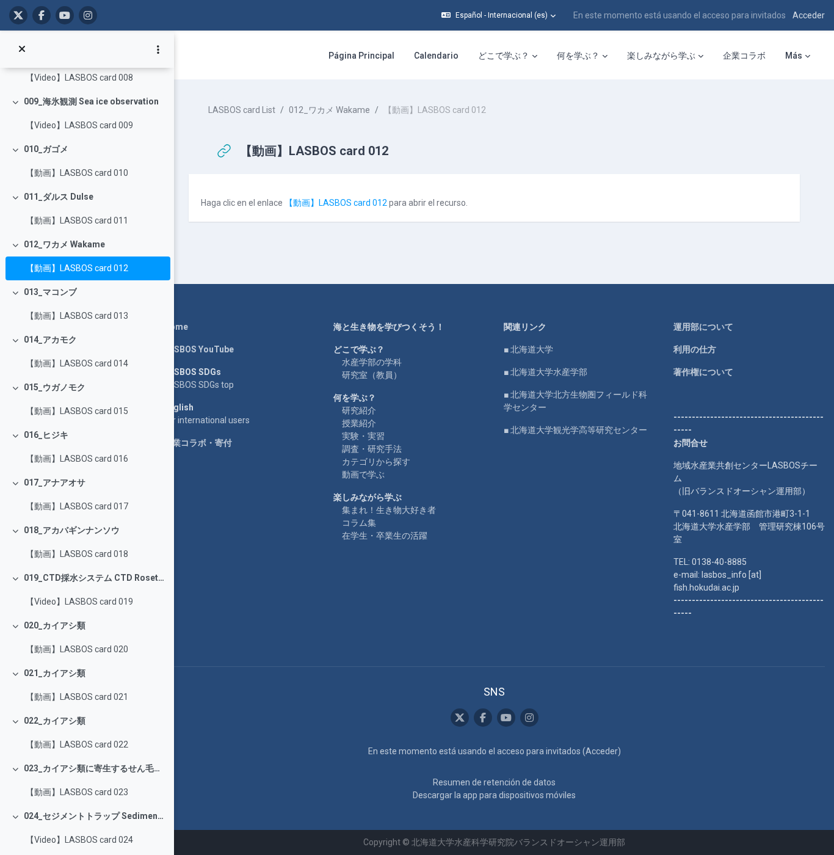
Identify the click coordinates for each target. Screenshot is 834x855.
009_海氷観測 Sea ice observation (91, 101)
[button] (498, 15)
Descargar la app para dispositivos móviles (494, 795)
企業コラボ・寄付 (198, 443)
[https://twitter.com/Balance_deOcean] (18, 15)
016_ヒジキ (46, 435)
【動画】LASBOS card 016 (77, 459)
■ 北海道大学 (528, 349)
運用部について (703, 327)
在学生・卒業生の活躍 (384, 535)
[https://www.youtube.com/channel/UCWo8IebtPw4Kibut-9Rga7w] (65, 15)
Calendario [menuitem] (436, 55)
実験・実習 (363, 436)
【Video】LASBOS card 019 (79, 601)
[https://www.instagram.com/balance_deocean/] (88, 15)
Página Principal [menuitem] (361, 55)
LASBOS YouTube (199, 349)
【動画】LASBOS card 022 (77, 744)
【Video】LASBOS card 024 (79, 840)
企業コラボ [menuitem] (744, 55)
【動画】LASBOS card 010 (77, 173)
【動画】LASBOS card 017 (77, 506)
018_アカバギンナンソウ (72, 530)
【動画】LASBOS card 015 (77, 411)
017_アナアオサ (54, 482)
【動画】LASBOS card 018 (77, 554)
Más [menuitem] (793, 55)
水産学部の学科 (372, 362)
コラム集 (359, 523)
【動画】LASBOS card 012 (77, 268)
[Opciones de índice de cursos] (158, 49)
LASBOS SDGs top (199, 385)
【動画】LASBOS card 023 (77, 792)
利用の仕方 (694, 349)
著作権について (703, 372)
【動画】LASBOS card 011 (77, 220)
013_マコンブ (50, 292)
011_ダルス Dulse (58, 197)
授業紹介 (359, 423)
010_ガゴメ (46, 149)
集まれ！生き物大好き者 (389, 510)
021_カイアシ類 (54, 673)
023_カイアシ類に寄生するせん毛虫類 (94, 768)
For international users (207, 420)
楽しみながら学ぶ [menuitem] (661, 55)
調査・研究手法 (372, 449)
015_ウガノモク (54, 387)
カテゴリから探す (376, 462)
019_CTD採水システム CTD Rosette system (94, 578)
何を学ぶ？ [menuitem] (578, 55)
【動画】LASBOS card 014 (77, 363)
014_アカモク (50, 339)
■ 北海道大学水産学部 (545, 372)
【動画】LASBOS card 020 (77, 649)
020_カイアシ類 (54, 625)
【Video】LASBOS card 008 (79, 77)
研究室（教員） (372, 375)
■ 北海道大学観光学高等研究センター (575, 430)
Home (176, 327)
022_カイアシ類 (54, 721)
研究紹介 (359, 410)
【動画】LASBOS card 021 (77, 697)
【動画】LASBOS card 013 (77, 316)
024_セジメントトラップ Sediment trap (94, 816)
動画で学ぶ (363, 474)
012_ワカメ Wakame (64, 244)
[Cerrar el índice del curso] (22, 49)
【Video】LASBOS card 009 (79, 125)
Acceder (808, 15)
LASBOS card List (241, 110)
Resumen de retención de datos (494, 782)
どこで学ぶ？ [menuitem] (503, 55)
